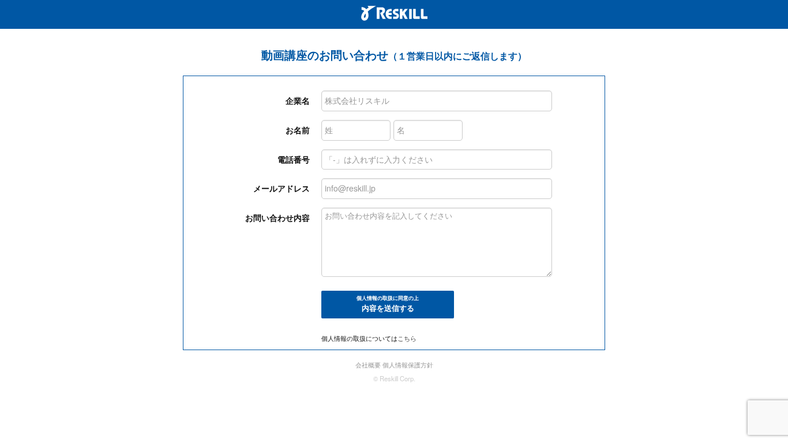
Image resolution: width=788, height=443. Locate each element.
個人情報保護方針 (407, 364)
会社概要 (368, 364)
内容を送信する (388, 304)
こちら (406, 338)
